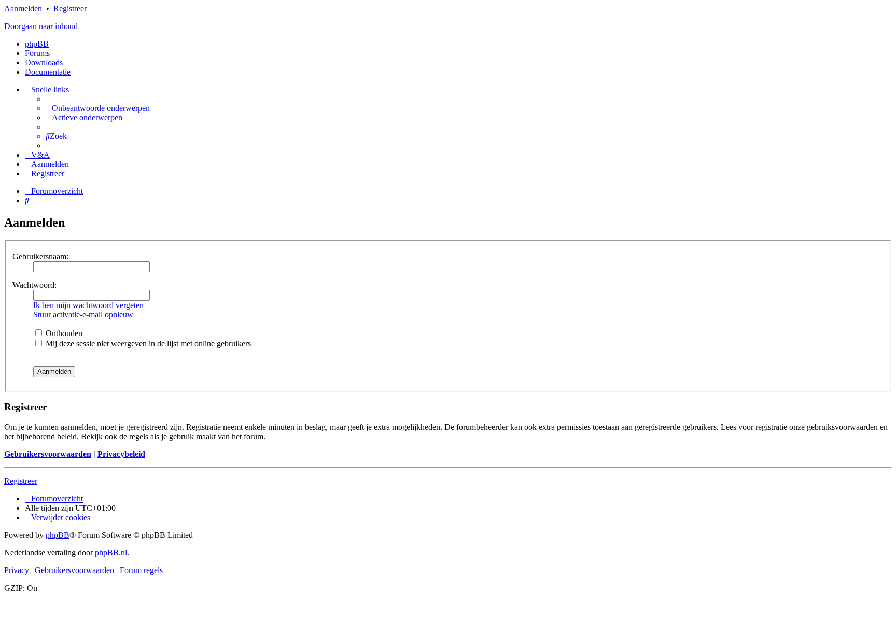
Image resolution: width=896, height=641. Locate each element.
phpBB (37, 43)
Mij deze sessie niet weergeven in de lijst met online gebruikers (147, 343)
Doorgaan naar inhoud (41, 26)
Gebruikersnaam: (40, 256)
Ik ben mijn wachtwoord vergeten (88, 305)
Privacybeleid (121, 454)
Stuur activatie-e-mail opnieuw (83, 314)
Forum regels (141, 570)
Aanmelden (23, 8)
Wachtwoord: (34, 285)
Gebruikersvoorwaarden (47, 454)
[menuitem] (98, 108)
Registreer (70, 8)
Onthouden (63, 333)
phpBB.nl (111, 552)
